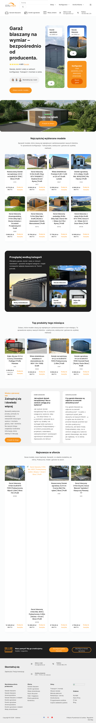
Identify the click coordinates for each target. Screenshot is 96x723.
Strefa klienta (77, 5)
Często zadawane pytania (58, 703)
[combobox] (34, 2)
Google (26, 64)
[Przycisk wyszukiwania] (23, 7)
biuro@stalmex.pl (68, 13)
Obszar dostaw (55, 691)
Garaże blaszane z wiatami (13, 698)
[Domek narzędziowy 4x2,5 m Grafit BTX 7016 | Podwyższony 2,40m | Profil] (59, 346)
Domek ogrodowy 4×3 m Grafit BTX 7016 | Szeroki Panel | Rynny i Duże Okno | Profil (81, 361)
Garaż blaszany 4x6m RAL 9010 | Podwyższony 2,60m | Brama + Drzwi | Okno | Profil (37, 614)
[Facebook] (44, 717)
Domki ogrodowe (34, 13)
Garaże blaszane (15, 13)
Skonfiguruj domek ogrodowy (81, 650)
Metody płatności (56, 693)
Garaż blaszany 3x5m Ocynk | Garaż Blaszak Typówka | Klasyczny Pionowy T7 (81, 488)
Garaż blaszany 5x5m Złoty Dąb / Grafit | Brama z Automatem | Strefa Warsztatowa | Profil (37, 218)
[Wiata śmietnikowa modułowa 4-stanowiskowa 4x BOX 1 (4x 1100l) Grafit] (37, 346)
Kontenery (31, 700)
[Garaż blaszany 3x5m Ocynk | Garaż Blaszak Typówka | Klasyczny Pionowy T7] (81, 473)
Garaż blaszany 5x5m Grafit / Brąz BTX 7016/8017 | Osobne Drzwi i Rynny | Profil (37, 176)
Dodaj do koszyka (20, 188)
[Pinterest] (48, 717)
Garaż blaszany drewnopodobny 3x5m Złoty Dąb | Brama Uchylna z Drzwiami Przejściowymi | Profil (14, 221)
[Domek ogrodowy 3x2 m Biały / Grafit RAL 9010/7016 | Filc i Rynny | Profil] (81, 161)
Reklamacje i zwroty (57, 695)
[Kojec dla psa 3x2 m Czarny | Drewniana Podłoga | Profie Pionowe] (15, 346)
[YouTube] (52, 717)
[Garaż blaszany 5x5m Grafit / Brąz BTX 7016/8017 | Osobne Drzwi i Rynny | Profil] (37, 161)
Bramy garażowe (33, 698)
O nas (75, 700)
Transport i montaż (56, 689)
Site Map (90, 720)
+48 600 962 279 (86, 13)
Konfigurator (63, 5)
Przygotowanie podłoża (58, 700)
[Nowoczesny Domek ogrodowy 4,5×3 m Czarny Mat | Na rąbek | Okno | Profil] (59, 473)
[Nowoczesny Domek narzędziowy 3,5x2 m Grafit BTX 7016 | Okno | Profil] (15, 161)
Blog (74, 702)
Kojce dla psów (33, 693)
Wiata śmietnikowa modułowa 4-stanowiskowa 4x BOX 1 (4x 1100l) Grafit (37, 361)
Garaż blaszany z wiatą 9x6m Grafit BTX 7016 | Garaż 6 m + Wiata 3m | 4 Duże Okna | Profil (81, 218)
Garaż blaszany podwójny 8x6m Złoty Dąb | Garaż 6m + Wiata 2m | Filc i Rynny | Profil (59, 218)
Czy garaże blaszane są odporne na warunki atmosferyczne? (74, 400)
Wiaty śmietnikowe (54, 13)
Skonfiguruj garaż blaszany (59, 650)
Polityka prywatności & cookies (76, 717)
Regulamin (90, 717)
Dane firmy (76, 698)
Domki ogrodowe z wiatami (14, 707)
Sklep (52, 5)
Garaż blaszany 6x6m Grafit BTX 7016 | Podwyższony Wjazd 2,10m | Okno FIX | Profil (15, 488)
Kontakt (75, 695)
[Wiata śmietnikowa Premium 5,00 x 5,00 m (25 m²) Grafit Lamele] (59, 161)
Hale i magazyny (33, 696)
